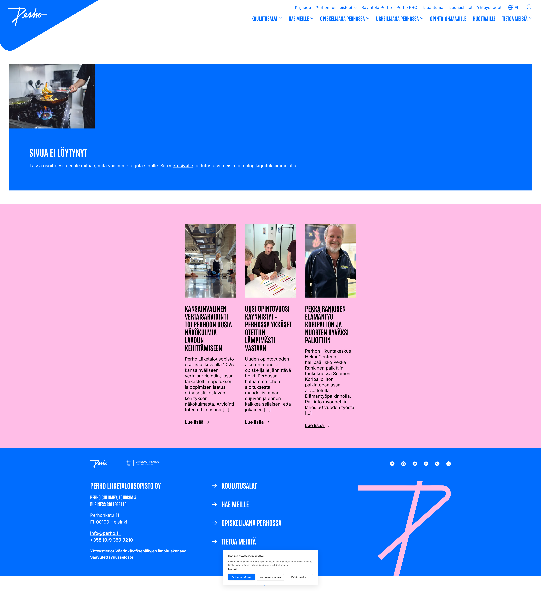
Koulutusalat (264, 18)
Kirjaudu (303, 7)
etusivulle (183, 165)
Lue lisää (232, 569)
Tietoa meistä (514, 18)
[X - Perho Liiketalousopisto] (448, 464)
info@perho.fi (105, 533)
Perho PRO (407, 7)
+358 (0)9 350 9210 (111, 540)
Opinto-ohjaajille (448, 18)
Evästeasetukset (299, 577)
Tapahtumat (433, 7)
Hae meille (299, 18)
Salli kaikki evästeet (241, 577)
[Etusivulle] (27, 17)
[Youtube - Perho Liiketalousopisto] (415, 464)
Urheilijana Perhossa (397, 18)
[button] (529, 7)
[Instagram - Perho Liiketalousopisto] (403, 464)
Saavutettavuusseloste (111, 557)
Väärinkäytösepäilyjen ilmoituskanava (150, 551)
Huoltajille (484, 18)
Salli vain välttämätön (270, 577)
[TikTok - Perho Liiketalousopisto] (437, 464)
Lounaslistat (461, 7)
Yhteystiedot (489, 7)
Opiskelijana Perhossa (342, 18)
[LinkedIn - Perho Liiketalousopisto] (426, 464)
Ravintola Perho (376, 7)
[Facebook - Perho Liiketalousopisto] (392, 464)
